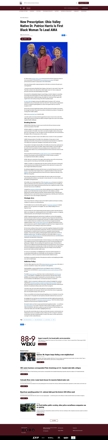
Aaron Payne (47, 319)
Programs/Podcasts (48, 11)
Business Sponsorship (66, 11)
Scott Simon (38, 356)
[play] (20, 8)
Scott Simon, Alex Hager (24, 381)
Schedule (32, 11)
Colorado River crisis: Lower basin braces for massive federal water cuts (44, 380)
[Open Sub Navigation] (30, 13)
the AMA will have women (45, 153)
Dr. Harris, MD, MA (28, 101)
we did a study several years (42, 222)
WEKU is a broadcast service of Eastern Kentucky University (50, 428)
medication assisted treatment (44, 299)
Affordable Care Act (47, 182)
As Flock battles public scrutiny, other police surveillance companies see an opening (61, 406)
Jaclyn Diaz (38, 409)
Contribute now (42, 344)
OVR (53, 319)
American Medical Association (46, 80)
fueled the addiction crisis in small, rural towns (48, 269)
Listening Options (23, 11)
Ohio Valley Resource (38, 319)
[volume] (24, 8)
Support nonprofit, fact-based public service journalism (54, 338)
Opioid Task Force (33, 274)
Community (76, 11)
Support (57, 11)
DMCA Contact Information (77, 430)
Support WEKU (60, 430)
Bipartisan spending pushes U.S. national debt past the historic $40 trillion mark (47, 392)
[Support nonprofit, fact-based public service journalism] (28, 341)
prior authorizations (28, 305)
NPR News (38, 403)
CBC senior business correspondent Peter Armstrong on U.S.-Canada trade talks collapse (50, 368)
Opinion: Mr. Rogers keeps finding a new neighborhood (55, 355)
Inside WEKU (84, 11)
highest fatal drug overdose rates (49, 264)
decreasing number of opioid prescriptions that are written (43, 282)
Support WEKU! (84, 3)
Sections (38, 11)
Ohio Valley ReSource (24, 17)
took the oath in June (36, 78)
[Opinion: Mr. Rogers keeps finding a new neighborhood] (27, 357)
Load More (54, 420)
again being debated (52, 205)
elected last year (33, 114)
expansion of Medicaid (35, 189)
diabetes (26, 172)
